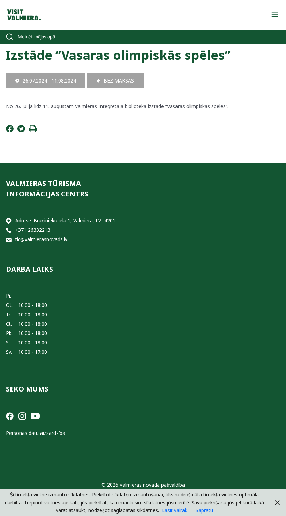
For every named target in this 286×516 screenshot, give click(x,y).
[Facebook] (10, 130)
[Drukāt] (33, 130)
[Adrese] (9, 221)
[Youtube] (35, 415)
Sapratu (204, 510)
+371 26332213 (32, 230)
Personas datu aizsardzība (35, 433)
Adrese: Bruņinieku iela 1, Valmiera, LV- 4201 (65, 220)
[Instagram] (22, 415)
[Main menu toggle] (274, 15)
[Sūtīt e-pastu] (9, 240)
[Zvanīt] (9, 230)
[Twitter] (21, 130)
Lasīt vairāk (174, 510)
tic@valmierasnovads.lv (41, 239)
